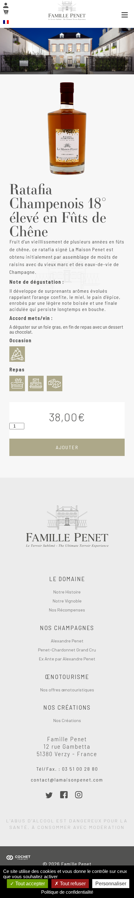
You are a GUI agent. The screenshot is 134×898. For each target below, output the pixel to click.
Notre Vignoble (67, 601)
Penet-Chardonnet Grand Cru (67, 650)
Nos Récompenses (67, 610)
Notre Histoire (67, 592)
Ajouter (67, 447)
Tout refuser (72, 883)
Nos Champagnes (67, 627)
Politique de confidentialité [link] (67, 892)
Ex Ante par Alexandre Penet (67, 659)
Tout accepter (29, 883)
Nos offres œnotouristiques (67, 690)
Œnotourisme (67, 676)
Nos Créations (67, 707)
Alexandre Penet (67, 641)
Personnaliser (110, 883)
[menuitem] (6, 22)
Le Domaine (67, 578)
